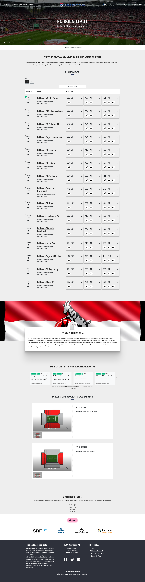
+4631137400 (137, 4)
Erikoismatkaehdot (97, 551)
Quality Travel (84, 574)
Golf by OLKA (60, 574)
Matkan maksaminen (97, 553)
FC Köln (20, 42)
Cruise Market (76, 574)
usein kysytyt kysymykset (66, 501)
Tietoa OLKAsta (96, 556)
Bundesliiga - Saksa (11, 42)
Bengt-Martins (68, 574)
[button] (104, 4)
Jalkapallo (3, 42)
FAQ (92, 548)
